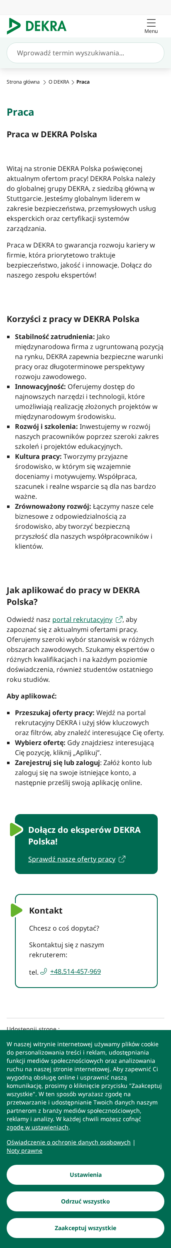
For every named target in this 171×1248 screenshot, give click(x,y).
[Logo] (40, 26)
